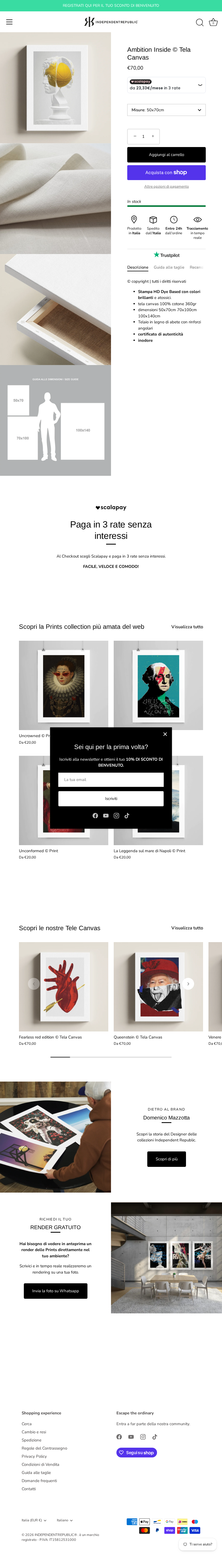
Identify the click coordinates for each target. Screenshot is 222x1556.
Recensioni (200, 267)
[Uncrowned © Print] (63, 685)
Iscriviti (111, 798)
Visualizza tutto (187, 627)
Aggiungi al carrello (166, 154)
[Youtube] (106, 815)
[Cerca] (200, 23)
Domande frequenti (39, 1480)
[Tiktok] (127, 815)
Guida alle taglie (169, 267)
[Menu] (9, 22)
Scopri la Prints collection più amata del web (81, 626)
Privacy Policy (34, 1456)
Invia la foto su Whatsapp (55, 1291)
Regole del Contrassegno (44, 1448)
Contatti (29, 1489)
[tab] (140, 267)
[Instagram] (116, 815)
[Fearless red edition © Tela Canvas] (63, 986)
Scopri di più (167, 1159)
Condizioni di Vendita (40, 1464)
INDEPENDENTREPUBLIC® (56, 1534)
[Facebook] (95, 815)
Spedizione (31, 1440)
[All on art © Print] (158, 685)
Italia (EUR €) (32, 1520)
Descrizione (137, 267)
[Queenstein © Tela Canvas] (158, 986)
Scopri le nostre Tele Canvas (59, 928)
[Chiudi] (165, 734)
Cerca (27, 1424)
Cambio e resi (34, 1432)
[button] (34, 984)
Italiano (62, 1520)
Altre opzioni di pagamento (166, 186)
